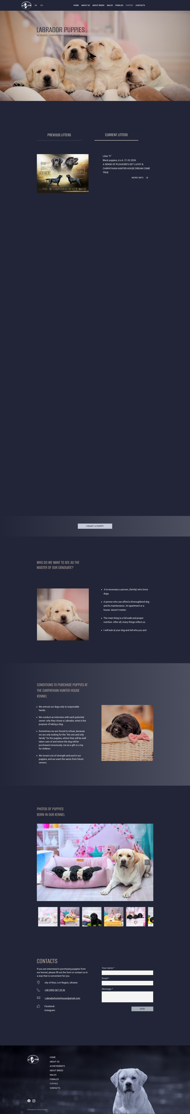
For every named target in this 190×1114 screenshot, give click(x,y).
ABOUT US (54, 1061)
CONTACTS (55, 1088)
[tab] (59, 135)
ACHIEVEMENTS (57, 1066)
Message (106, 989)
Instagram (49, 1010)
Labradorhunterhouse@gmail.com (62, 998)
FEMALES (54, 1079)
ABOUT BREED (56, 1070)
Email (105, 978)
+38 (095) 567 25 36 (55, 990)
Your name (107, 968)
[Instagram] (34, 1101)
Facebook (49, 1006)
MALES (53, 1075)
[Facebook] (29, 1101)
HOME (53, 1057)
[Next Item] (147, 862)
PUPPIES (54, 1083)
